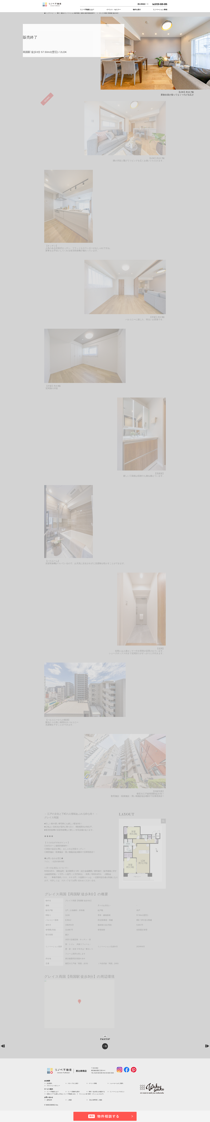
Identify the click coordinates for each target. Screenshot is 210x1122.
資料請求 (49, 1100)
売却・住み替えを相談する (97, 1091)
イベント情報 (93, 1083)
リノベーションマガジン (117, 1091)
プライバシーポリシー (53, 1085)
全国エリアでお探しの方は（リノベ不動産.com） (61, 1094)
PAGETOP (105, 1039)
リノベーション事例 (160, 9)
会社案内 (49, 1083)
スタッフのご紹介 (73, 1083)
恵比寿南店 (141, 4)
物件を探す (137, 9)
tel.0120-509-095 (159, 4)
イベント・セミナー (113, 9)
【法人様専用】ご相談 (95, 1100)
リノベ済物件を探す (74, 1091)
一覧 (105, 1046)
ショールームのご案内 (116, 1083)
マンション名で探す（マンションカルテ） (92, 1094)
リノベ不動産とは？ (87, 9)
